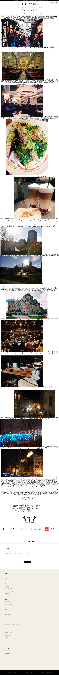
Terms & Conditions (29, 672)
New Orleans (30, 553)
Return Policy (8, 632)
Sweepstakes (8, 622)
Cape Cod (14, 553)
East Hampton (21, 550)
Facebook (7, 658)
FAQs (6, 640)
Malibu (41, 550)
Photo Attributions (40, 672)
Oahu (14, 550)
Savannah (7, 553)
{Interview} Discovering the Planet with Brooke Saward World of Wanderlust (25, 505)
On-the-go (7, 583)
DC (45, 550)
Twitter (7, 661)
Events (6, 619)
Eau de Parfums (9, 588)
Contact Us (8, 635)
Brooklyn (21, 553)
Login (50, 2)
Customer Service (9, 642)
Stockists (7, 614)
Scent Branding (9, 617)
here (57, 15)
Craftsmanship (9, 604)
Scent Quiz (7, 550)
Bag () (54, 2)
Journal (7, 650)
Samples (7, 586)
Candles (7, 581)
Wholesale (7, 637)
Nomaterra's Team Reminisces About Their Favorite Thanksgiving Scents (25, 508)
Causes (6, 609)
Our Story (7, 601)
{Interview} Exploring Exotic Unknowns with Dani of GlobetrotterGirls (25, 510)
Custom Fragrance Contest (12, 624)
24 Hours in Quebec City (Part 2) (29, 10)
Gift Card (7, 593)
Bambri (51, 672)
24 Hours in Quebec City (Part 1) (29, 497)
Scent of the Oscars (24, 504)
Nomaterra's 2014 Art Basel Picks (25, 507)
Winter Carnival (41, 481)
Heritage (7, 606)
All (5, 576)
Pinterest (7, 655)
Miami (28, 550)
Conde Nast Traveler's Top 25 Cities (18, 479)
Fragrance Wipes (9, 591)
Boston (35, 550)
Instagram (7, 653)
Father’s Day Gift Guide (24, 502)
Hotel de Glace (5, 483)
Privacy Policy (19, 672)
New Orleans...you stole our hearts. (25, 503)
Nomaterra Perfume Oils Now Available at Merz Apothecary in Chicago (24, 506)
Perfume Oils (8, 578)
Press (6, 612)
